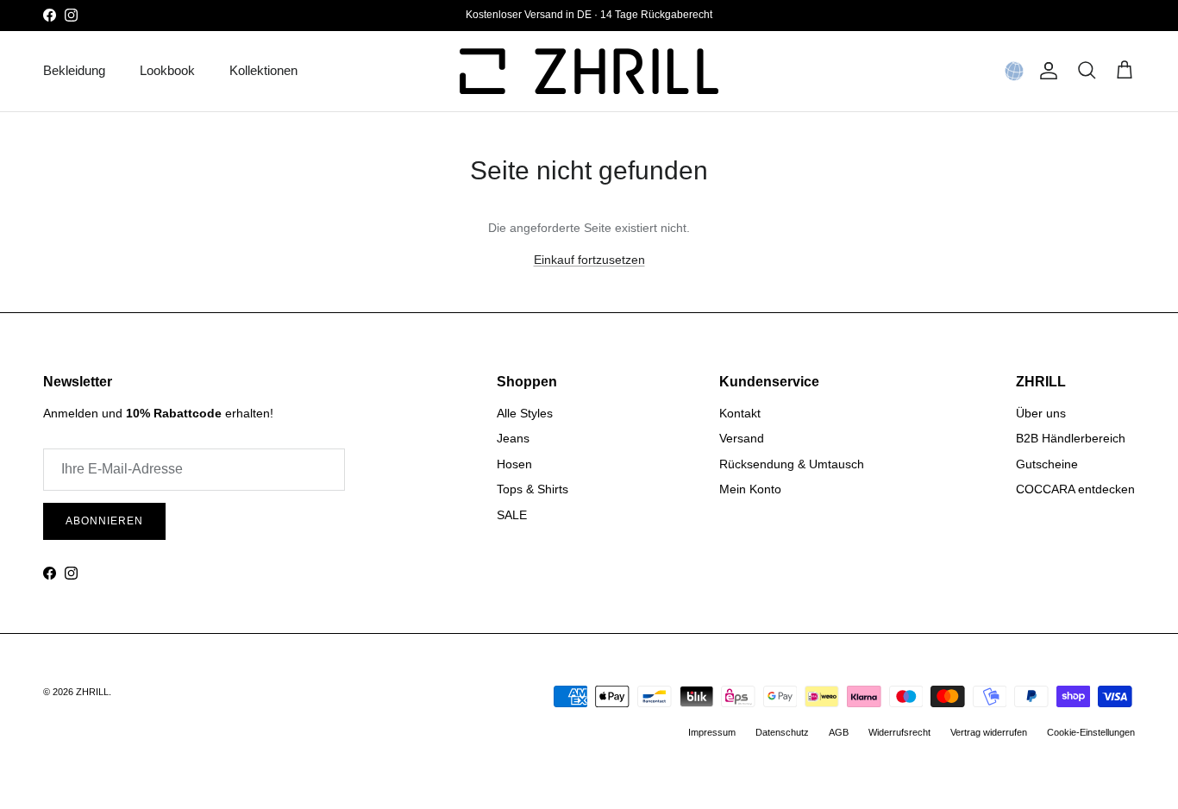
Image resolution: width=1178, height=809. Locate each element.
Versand (741, 438)
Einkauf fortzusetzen (589, 260)
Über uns (1041, 413)
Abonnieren (104, 521)
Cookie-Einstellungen (1091, 732)
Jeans (513, 438)
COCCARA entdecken (1075, 489)
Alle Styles (525, 413)
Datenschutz (782, 732)
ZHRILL (92, 692)
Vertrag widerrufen (988, 732)
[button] (1014, 70)
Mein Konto (750, 489)
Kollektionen (263, 70)
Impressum (712, 732)
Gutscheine (1047, 464)
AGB (839, 732)
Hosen (514, 464)
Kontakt (740, 413)
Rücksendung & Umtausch (791, 464)
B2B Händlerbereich (1070, 438)
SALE (512, 515)
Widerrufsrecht (899, 732)
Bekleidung (74, 70)
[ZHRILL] (589, 71)
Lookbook (167, 70)
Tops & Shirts (532, 489)
